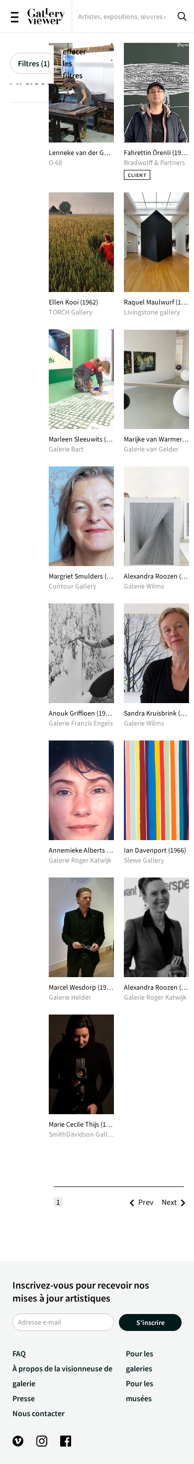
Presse (23, 1398)
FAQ (19, 1353)
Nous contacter (38, 1413)
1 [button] (58, 1202)
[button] (145, 1202)
